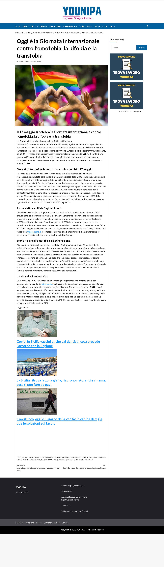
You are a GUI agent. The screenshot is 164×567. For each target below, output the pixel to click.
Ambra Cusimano (24, 61)
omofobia (96, 457)
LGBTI (72, 457)
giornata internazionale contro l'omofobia (36, 457)
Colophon (48, 523)
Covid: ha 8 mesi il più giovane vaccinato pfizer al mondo (84, 466)
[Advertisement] (82, 550)
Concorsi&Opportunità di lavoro (63, 26)
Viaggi (89, 26)
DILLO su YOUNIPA (39, 26)
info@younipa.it (22, 492)
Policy (39, 523)
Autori (57, 523)
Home (17, 26)
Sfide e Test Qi (101, 26)
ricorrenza (62, 460)
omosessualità (35, 460)
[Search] (147, 26)
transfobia (89, 460)
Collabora (19, 523)
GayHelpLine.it (34, 232)
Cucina (112, 26)
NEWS (25, 26)
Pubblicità (30, 523)
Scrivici (65, 523)
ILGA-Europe (47, 284)
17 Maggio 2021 (37, 61)
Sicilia (81, 26)
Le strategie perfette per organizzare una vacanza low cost (38, 468)
